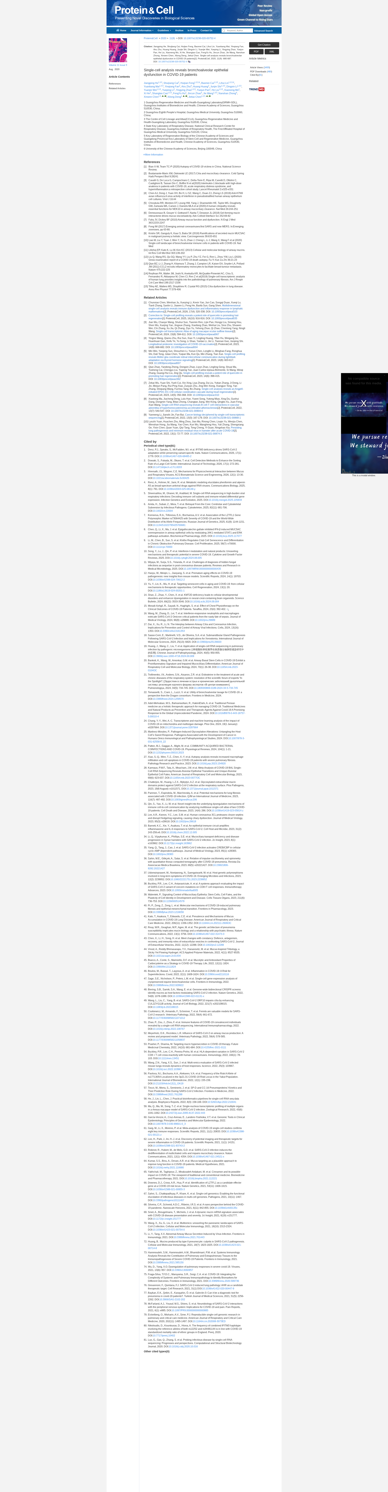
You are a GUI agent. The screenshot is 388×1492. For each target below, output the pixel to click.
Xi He (147, 93)
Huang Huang (200, 86)
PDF (256, 51)
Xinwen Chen (151, 97)
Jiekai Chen (194, 97)
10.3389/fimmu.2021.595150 (168, 1262)
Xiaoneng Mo (231, 90)
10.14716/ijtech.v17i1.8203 (167, 467)
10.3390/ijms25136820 (209, 642)
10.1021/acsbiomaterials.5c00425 (171, 478)
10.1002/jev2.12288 (213, 945)
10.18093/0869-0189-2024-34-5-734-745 (216, 688)
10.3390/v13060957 (182, 1270)
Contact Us (206, 30)
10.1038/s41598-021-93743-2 (169, 1145)
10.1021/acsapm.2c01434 (167, 956)
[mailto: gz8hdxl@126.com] (186, 96)
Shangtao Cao (160, 93)
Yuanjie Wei (150, 90)
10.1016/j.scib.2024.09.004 (204, 601)
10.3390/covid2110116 (217, 974)
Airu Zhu (186, 86)
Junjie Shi (215, 86)
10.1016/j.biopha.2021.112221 (200, 1178)
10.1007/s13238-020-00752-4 (200, 38)
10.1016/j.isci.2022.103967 (167, 1069)
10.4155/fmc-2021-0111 (213, 1047)
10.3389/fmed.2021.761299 (167, 1094)
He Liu (215, 90)
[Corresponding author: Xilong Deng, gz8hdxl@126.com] (184, 96)
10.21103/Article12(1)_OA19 (168, 1083)
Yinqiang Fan (172, 86)
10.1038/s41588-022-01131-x (188, 996)
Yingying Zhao (184, 90)
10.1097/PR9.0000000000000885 (190, 1310)
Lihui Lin (224, 83)
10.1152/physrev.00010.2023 (168, 752)
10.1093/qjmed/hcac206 (184, 799)
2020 (163, 38)
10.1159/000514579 (173, 901)
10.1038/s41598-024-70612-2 (169, 579)
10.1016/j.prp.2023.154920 (211, 763)
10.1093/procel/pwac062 (167, 379)
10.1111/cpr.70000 (162, 547)
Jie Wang (208, 93)
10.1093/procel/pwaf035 (224, 318)
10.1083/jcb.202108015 (165, 1007)
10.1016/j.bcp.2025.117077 (227, 536)
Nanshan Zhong (227, 93)
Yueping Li (168, 90)
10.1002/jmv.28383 (163, 854)
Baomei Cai (207, 83)
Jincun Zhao (194, 93)
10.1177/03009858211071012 (169, 1018)
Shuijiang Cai (171, 83)
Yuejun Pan (203, 90)
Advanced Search (263, 30)
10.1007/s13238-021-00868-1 (225, 417)
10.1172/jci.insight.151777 (167, 1219)
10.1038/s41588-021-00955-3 (169, 1189)
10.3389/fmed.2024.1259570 (168, 699)
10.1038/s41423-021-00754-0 (169, 1229)
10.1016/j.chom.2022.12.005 (181, 832)
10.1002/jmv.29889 (205, 620)
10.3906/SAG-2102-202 (172, 1299)
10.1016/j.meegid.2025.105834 (225, 500)
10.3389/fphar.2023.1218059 (168, 912)
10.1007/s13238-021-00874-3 (206, 433)
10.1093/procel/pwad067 (205, 334)
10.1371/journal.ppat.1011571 (202, 788)
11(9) (172, 38)
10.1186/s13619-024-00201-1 (169, 590)
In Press (192, 30)
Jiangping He (151, 83)
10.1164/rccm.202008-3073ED (209, 1321)
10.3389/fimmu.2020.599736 (223, 1281)
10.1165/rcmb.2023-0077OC (185, 777)
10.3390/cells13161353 (172, 631)
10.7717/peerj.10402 (164, 1335)
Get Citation (264, 45)
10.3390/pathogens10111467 (168, 1200)
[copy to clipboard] (189, 61)
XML (271, 51)
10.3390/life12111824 (164, 966)
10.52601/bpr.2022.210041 (221, 1102)
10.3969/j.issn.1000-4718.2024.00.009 (173, 656)
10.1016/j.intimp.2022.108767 (169, 1029)
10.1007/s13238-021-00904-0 (187, 411)
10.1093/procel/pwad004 (184, 347)
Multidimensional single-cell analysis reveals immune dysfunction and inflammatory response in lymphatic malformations (196, 308)
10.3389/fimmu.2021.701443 (189, 1237)
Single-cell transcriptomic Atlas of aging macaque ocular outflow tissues (194, 331)
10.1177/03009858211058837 (169, 1040)
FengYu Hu (179, 93)
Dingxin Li (231, 86)
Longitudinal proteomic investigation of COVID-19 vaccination (182, 344)
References (115, 83)
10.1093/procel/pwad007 (167, 363)
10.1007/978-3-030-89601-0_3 (169, 1124)
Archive (179, 30)
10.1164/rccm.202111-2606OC (215, 923)
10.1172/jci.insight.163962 (178, 843)
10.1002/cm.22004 (163, 511)
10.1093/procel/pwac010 (206, 395)
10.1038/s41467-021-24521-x (208, 1156)
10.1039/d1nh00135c (226, 1208)
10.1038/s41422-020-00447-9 (218, 1288)
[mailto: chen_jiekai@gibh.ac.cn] (210, 96)
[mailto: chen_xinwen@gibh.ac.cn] (165, 96)
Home (123, 30)
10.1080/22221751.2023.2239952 (188, 879)
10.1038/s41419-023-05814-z (227, 810)
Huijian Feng (187, 83)
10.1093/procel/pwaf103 (224, 311)
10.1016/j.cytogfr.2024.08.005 (186, 558)
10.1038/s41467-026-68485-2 (175, 456)
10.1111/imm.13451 (168, 1058)
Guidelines (163, 30)
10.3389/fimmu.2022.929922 (168, 985)
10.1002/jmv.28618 (186, 821)
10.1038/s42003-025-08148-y (179, 489)
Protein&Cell (151, 38)
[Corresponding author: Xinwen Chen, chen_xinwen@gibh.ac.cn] (163, 96)
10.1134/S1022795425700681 (169, 525)
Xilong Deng (174, 97)
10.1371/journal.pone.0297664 (181, 727)
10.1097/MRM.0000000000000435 (202, 568)
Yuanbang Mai (151, 86)
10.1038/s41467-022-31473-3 (208, 934)
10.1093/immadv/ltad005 (184, 890)
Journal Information (140, 30)
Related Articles (117, 88)
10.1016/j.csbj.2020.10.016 (183, 1346)
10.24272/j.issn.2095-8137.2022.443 (185, 1113)
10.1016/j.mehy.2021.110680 (168, 1167)
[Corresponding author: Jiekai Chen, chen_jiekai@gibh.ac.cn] (207, 96)
